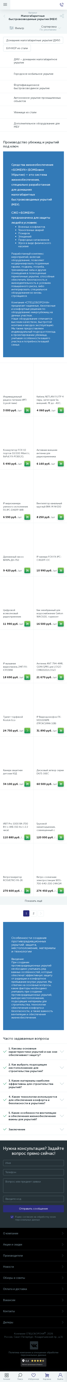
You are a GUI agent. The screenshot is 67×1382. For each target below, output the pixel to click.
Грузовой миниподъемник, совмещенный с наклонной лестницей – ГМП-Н (50, 830)
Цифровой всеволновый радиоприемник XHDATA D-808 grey (14, 615)
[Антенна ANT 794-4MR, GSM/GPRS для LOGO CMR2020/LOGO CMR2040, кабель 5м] (50, 646)
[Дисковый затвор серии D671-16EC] (50, 753)
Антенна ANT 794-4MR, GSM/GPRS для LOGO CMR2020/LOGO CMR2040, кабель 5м (50, 668)
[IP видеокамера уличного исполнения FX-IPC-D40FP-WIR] (16, 486)
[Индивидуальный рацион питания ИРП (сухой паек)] (16, 379)
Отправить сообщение (33, 1208)
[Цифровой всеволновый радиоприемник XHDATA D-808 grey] (16, 592)
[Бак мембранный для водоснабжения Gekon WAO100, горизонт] (50, 592)
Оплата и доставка (15, 1289)
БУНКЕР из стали (17, 48)
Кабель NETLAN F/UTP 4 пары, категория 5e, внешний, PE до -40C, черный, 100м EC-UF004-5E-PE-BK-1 (50, 403)
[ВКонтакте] (34, 1345)
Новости (8, 1266)
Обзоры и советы (14, 1277)
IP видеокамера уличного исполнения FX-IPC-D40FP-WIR (15, 506)
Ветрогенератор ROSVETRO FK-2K (13, 879)
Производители (13, 1255)
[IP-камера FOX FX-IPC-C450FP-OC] (50, 539)
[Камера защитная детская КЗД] (16, 753)
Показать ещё (33, 900)
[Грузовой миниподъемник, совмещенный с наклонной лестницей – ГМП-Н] (50, 806)
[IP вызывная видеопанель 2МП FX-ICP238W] (16, 646)
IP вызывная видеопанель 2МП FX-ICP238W (15, 666)
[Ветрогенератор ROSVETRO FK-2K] (16, 859)
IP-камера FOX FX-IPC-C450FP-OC (49, 558)
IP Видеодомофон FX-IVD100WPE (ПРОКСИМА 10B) (49, 720)
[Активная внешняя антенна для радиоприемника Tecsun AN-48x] (50, 432)
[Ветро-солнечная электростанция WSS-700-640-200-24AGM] (50, 859)
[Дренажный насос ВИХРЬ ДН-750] (16, 539)
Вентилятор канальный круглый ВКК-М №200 (49, 505)
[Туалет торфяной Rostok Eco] (16, 699)
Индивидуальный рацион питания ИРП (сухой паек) (14, 400)
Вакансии (9, 1300)
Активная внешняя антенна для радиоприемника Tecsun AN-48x (47, 455)
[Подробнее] (27, 730)
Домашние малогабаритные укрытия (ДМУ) (33, 40)
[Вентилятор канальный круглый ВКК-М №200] (50, 486)
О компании (10, 1233)
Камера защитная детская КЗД (13, 772)
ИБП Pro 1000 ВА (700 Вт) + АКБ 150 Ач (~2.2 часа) (15, 827)
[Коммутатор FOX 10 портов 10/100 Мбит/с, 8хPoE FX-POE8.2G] (16, 432)
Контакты (9, 1311)
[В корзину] (27, 410)
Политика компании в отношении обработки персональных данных (33, 1353)
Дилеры (8, 1322)
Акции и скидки (12, 1244)
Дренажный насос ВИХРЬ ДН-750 (13, 558)
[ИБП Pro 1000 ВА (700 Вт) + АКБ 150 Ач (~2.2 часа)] (16, 806)
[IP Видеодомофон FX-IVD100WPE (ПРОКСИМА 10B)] (50, 699)
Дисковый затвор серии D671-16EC (50, 772)
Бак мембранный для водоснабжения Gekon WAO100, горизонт (50, 613)
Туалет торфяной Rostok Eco (13, 718)
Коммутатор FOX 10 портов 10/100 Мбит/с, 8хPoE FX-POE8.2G (16, 453)
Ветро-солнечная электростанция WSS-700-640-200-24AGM (49, 880)
